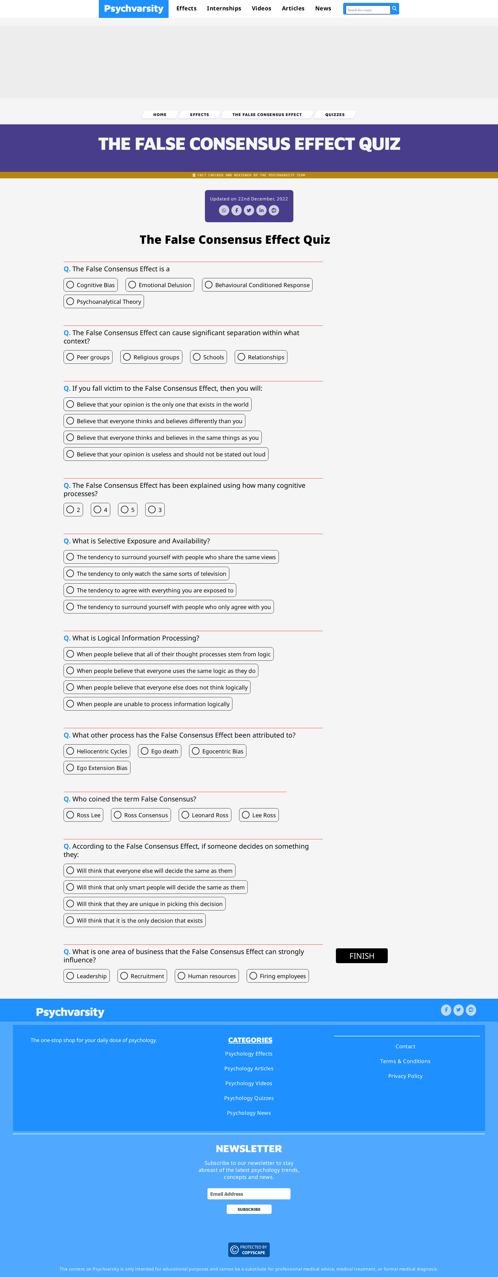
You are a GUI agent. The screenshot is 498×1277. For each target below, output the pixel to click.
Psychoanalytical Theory (109, 301)
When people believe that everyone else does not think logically (162, 687)
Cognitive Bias (96, 285)
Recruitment (147, 976)
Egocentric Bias (223, 751)
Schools (213, 357)
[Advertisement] (249, 62)
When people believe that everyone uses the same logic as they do (166, 670)
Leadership (92, 976)
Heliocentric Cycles (102, 751)
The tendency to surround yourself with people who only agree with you (174, 607)
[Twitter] (249, 210)
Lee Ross (264, 815)
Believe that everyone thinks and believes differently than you (160, 421)
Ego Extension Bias (102, 768)
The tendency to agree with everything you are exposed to (155, 590)
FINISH (362, 955)
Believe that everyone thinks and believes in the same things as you (168, 437)
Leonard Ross (210, 815)
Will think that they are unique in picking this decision (150, 904)
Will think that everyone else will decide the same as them (155, 870)
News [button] (323, 8)
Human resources (212, 976)
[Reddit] (274, 210)
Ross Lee (88, 815)
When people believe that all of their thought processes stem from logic (174, 654)
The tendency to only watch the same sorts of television (151, 573)
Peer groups (93, 357)
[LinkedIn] (261, 210)
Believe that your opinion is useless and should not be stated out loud (171, 454)
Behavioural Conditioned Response (262, 285)
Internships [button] (224, 8)
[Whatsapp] (224, 210)
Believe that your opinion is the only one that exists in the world (163, 404)
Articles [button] (293, 8)
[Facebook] (236, 210)
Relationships (266, 357)
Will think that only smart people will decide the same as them (161, 887)
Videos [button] (262, 8)
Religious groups (156, 357)
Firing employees (283, 976)
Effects (186, 8)
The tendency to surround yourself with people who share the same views (176, 557)
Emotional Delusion (165, 285)
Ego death (164, 751)
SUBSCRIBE (249, 1209)
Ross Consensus (146, 815)
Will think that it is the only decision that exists (140, 920)
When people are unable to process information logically (153, 704)
